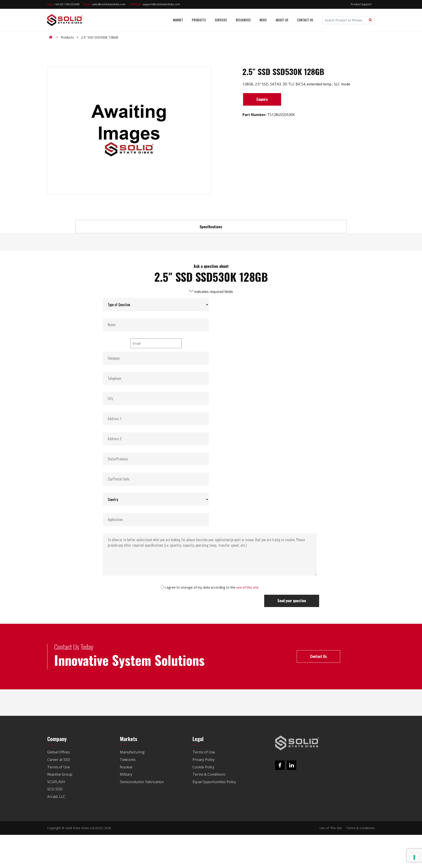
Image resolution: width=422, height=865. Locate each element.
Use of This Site (331, 828)
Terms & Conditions (360, 828)
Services (221, 19)
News (263, 19)
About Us (282, 19)
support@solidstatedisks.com (154, 4)
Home (51, 37)
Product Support (361, 4)
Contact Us (305, 19)
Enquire (262, 99)
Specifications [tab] (211, 226)
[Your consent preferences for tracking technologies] (414, 857)
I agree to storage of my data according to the (212, 587)
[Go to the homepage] (297, 743)
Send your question (291, 600)
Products (199, 19)
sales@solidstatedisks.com (104, 4)
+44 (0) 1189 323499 (63, 4)
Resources (243, 19)
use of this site (247, 587)
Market (178, 19)
